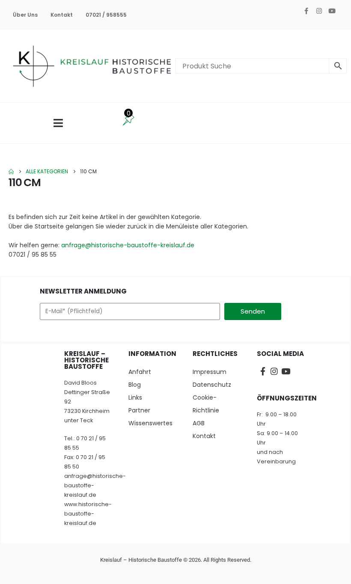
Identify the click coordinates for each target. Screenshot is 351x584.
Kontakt (62, 14)
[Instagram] (318, 10)
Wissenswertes (150, 423)
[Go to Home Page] (11, 171)
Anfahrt (139, 372)
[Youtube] (331, 10)
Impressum (209, 372)
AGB (199, 423)
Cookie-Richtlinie (206, 404)
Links (135, 397)
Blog (134, 384)
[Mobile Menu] (58, 123)
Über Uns (25, 14)
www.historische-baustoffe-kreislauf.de (88, 514)
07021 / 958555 (106, 14)
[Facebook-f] (306, 10)
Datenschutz (212, 384)
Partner (139, 410)
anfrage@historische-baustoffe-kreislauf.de (127, 245)
